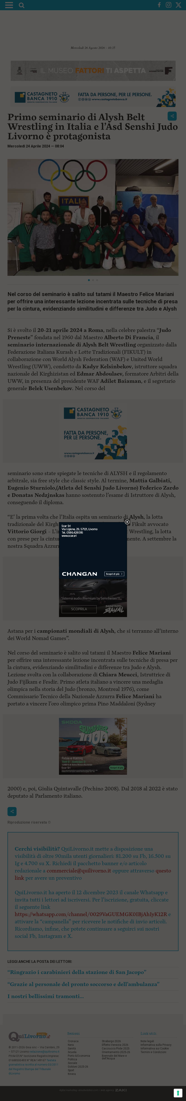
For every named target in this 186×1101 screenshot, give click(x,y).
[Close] (127, 522)
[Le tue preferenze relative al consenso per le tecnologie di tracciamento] (178, 1093)
